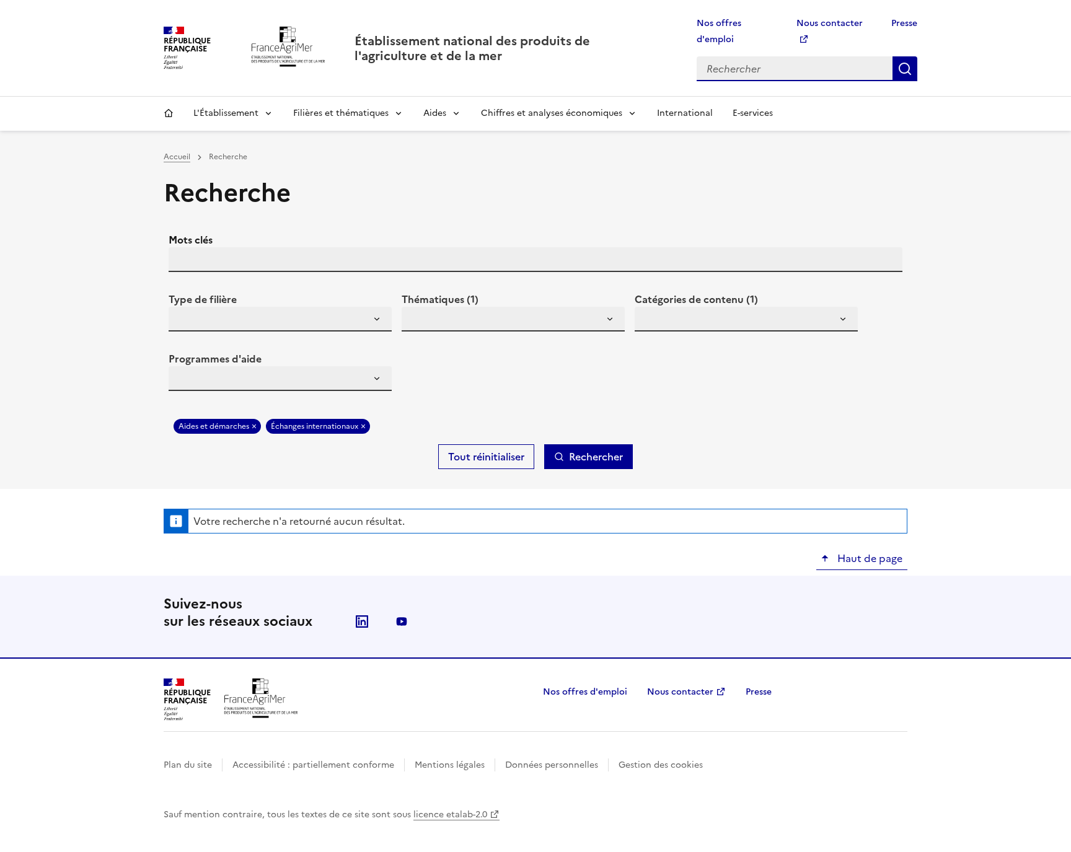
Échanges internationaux (314, 426)
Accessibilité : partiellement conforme (313, 764)
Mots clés (191, 239)
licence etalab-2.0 (450, 814)
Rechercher (904, 68)
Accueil (168, 113)
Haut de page (868, 558)
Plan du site (188, 764)
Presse (904, 23)
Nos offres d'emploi (585, 691)
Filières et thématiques (341, 113)
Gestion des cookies (661, 764)
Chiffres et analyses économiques (551, 113)
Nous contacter (680, 691)
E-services (753, 113)
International (685, 113)
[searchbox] (185, 321)
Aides (434, 113)
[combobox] (280, 319)
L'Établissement (225, 113)
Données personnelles (551, 764)
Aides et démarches (213, 426)
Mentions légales (450, 764)
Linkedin (362, 621)
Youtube (401, 621)
